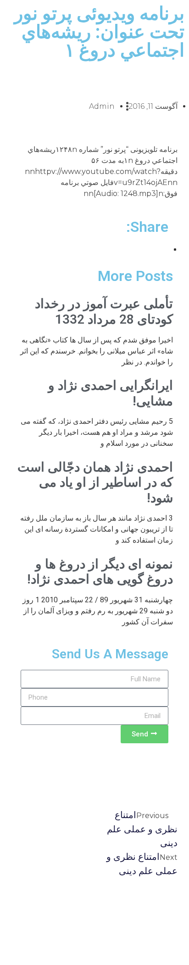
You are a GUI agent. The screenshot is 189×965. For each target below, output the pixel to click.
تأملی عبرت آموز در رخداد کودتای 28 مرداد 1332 (104, 311)
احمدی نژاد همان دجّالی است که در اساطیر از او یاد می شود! (95, 482)
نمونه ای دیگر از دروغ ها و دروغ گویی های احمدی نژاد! (100, 571)
